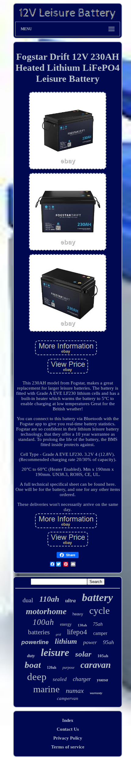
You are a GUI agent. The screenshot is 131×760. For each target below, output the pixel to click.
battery (97, 597)
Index (67, 720)
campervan (67, 698)
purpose (68, 667)
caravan (95, 665)
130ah (82, 625)
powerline (35, 642)
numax (75, 690)
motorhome (46, 611)
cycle (99, 610)
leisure (55, 652)
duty (31, 656)
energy (66, 624)
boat (33, 665)
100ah (43, 622)
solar (83, 654)
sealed (60, 679)
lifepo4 (77, 632)
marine (46, 689)
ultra (70, 600)
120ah (51, 667)
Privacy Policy (67, 738)
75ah (98, 624)
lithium (66, 641)
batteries (39, 632)
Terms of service (67, 746)
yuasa (102, 679)
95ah (108, 642)
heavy (78, 614)
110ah (49, 599)
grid (58, 634)
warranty (96, 693)
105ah (102, 656)
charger (82, 679)
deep (37, 676)
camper (100, 633)
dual (28, 600)
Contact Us (68, 729)
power (90, 642)
